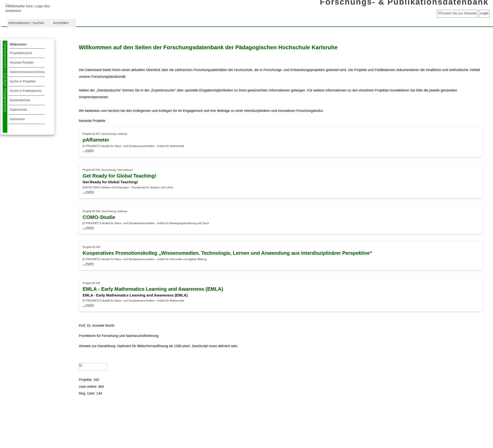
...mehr (88, 150)
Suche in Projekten (23, 81)
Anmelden (61, 23)
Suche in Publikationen (26, 90)
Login (484, 13)
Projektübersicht (21, 53)
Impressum (17, 119)
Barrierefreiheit (20, 100)
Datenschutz (18, 109)
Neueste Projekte (22, 62)
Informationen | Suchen (26, 23)
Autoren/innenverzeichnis (27, 72)
